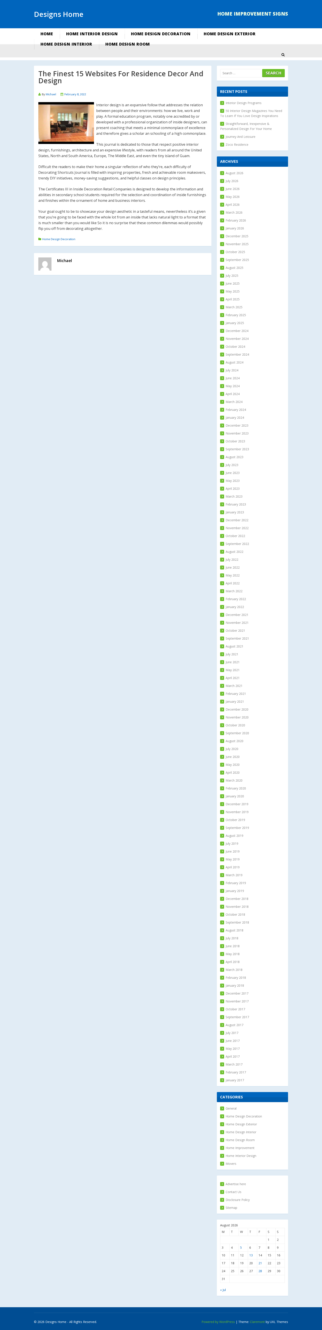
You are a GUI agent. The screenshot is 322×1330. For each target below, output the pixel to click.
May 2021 (233, 670)
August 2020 (234, 741)
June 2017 (233, 1041)
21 (260, 1263)
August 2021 (234, 646)
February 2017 (236, 1072)
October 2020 (235, 725)
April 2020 (233, 772)
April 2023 (233, 488)
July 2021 (232, 654)
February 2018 (236, 977)
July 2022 (232, 559)
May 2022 (233, 575)
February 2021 (236, 694)
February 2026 (236, 220)
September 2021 (237, 638)
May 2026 (233, 197)
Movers (231, 1164)
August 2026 (234, 173)
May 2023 (233, 481)
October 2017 (235, 1009)
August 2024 (234, 362)
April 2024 (233, 394)
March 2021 (234, 686)
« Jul (223, 1290)
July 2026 (232, 181)
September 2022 (237, 544)
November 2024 (237, 339)
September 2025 (237, 260)
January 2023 (235, 512)
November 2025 (237, 244)
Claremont (257, 1322)
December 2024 (237, 331)
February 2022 (236, 599)
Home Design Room (127, 44)
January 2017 (235, 1080)
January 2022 (235, 607)
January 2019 (235, 891)
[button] (283, 55)
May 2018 (233, 954)
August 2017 (234, 1025)
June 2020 (233, 757)
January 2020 (235, 796)
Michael (51, 94)
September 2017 (237, 1017)
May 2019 (233, 859)
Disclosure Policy (238, 1200)
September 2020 (237, 733)
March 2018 (234, 970)
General (231, 1108)
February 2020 (236, 788)
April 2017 (233, 1056)
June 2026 (233, 189)
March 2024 (234, 402)
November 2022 (237, 528)
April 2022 (233, 583)
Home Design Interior (66, 44)
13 (251, 1255)
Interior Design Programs (244, 103)
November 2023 (237, 433)
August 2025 (234, 268)
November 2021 (237, 623)
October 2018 (235, 914)
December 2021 (237, 615)
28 (260, 1271)
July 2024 (232, 370)
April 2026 (233, 204)
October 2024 (235, 346)
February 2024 (236, 410)
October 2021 (235, 630)
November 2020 (237, 717)
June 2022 (233, 567)
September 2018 (237, 922)
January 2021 (235, 701)
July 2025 (232, 275)
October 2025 (235, 252)
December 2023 (237, 425)
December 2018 (237, 899)
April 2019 (233, 867)
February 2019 (236, 883)
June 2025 (233, 283)
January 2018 (235, 985)
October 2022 (235, 536)
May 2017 (233, 1048)
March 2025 (234, 307)
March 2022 (234, 591)
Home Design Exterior (230, 33)
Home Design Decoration (161, 33)
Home (47, 33)
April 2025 (233, 299)
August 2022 (234, 552)
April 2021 (233, 678)
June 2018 (233, 946)
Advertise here (236, 1184)
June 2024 (233, 378)
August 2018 (234, 930)
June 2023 (233, 473)
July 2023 (232, 465)
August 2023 (234, 457)
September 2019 (237, 828)
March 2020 (234, 780)
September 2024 (237, 354)
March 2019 (234, 875)
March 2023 (234, 496)
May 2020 (233, 765)
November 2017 (237, 1001)
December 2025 (237, 236)
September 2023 (237, 449)
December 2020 (237, 709)
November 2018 (237, 906)
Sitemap (231, 1208)
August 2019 (234, 835)
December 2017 (237, 993)
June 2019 (233, 851)
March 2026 (234, 212)
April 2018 (233, 962)
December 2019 (237, 804)
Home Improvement (240, 1148)
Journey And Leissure (240, 137)
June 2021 (233, 662)
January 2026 (235, 228)
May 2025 (233, 291)
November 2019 (237, 812)
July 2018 (232, 938)
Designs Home (58, 14)
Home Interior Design (92, 33)
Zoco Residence (237, 144)
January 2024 (235, 417)
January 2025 (235, 323)
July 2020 (232, 749)
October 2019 (235, 820)
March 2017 (234, 1064)
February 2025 (236, 315)
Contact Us (233, 1192)
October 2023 (235, 441)
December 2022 (237, 520)
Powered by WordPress (218, 1322)
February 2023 (236, 504)
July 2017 (232, 1033)
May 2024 (233, 386)
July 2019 (232, 843)
